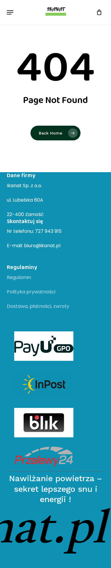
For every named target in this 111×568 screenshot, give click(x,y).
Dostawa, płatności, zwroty (38, 306)
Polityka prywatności (31, 291)
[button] (10, 12)
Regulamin (19, 277)
